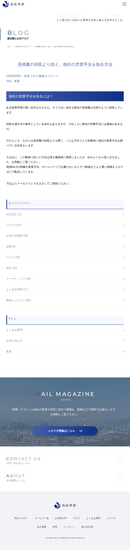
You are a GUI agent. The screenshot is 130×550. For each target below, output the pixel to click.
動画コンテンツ (48, 76)
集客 (17, 81)
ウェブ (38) (13, 257)
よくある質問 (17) (17, 289)
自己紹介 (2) (13, 214)
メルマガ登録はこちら (61, 430)
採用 (54, 526)
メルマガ (111, 518)
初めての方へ (21, 518)
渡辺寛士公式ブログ (22, 46)
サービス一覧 (42, 518)
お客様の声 (61, 518)
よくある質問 (14, 329)
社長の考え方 (14, 340)
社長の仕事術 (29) (17, 235)
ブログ (34, 76)
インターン (69, 526)
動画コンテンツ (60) (18, 300)
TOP (9, 46)
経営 (27, 76)
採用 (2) (11, 246)
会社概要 (41, 526)
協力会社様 (87, 526)
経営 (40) (11, 268)
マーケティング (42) (18, 278)
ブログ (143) (13, 225)
